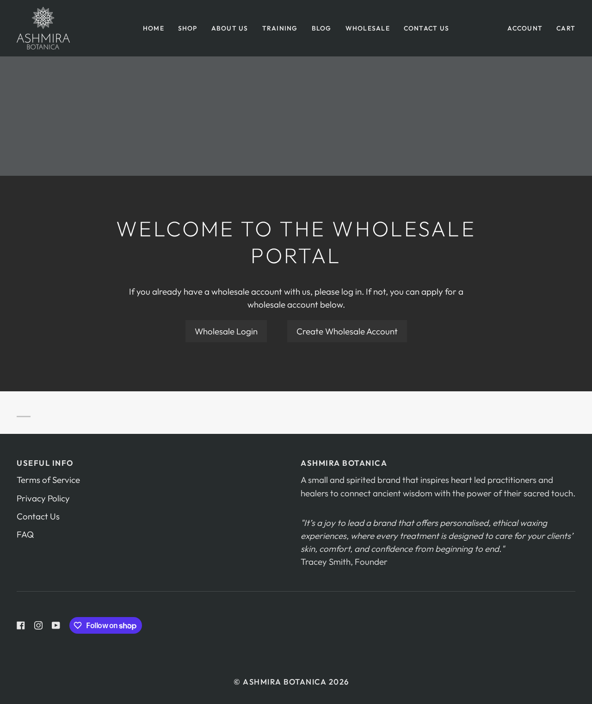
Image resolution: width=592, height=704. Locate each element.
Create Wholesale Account (347, 331)
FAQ (25, 534)
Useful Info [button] (45, 463)
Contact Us (38, 516)
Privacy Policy (43, 498)
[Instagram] (38, 625)
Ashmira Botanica (285, 681)
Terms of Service (48, 479)
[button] (187, 28)
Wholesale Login (226, 331)
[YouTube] (56, 625)
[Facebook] (21, 625)
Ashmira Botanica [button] (344, 463)
